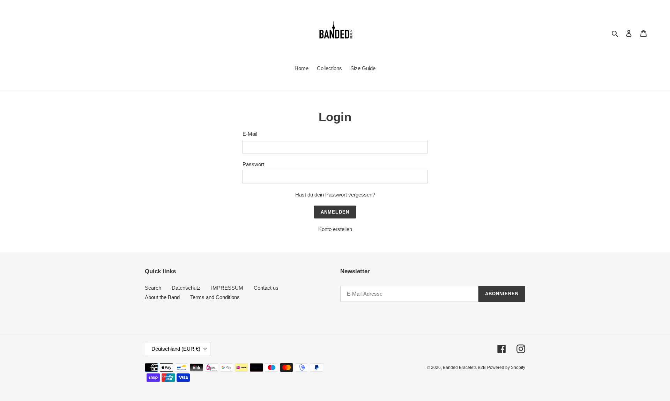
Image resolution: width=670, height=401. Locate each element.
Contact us (266, 288)
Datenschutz (186, 288)
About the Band (162, 297)
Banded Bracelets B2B (464, 367)
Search (153, 288)
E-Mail (250, 134)
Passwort (253, 164)
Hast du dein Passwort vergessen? (335, 195)
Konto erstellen (335, 229)
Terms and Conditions (215, 297)
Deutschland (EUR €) (175, 349)
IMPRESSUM (227, 288)
